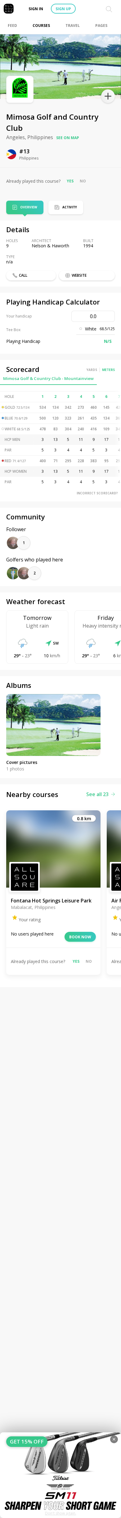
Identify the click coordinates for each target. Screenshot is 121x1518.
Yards (92, 370)
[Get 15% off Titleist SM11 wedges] (60, 1475)
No (83, 181)
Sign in (36, 8)
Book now (80, 937)
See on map (67, 137)
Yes (70, 181)
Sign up (63, 8)
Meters (108, 370)
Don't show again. (60, 1513)
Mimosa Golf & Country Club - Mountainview (48, 378)
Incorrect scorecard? (97, 493)
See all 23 (97, 794)
